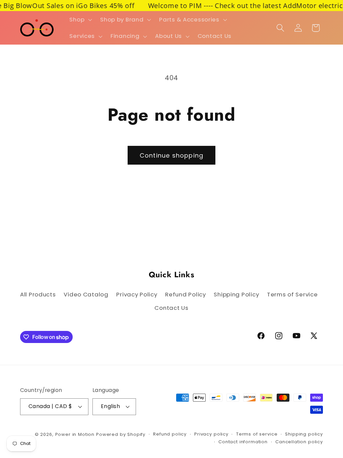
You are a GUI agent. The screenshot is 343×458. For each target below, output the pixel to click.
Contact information (243, 442)
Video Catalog (86, 294)
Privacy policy (211, 434)
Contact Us (171, 308)
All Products (38, 294)
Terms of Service (292, 294)
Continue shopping (171, 155)
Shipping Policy (236, 294)
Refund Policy (185, 294)
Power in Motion (75, 434)
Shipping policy (304, 434)
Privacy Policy (136, 294)
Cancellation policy (299, 442)
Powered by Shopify (120, 434)
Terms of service (256, 434)
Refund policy (170, 434)
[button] (80, 19)
